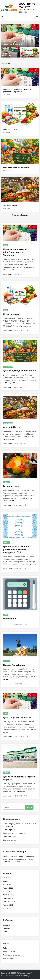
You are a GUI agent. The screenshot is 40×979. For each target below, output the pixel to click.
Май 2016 (7, 908)
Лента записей (9, 952)
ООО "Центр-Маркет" (28, 5)
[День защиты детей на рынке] (20, 151)
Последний (5, 64)
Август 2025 (8, 905)
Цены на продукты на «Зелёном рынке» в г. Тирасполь (15, 252)
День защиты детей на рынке (16, 167)
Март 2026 (7, 891)
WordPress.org (8, 958)
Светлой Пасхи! (10, 205)
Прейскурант (10, 618)
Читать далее (8, 270)
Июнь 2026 (7, 881)
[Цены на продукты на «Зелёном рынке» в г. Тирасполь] (20, 35)
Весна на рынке (12, 486)
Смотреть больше (20, 215)
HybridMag (25, 976)
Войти (5, 948)
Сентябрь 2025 (9, 902)
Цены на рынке (10, 129)
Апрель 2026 (8, 888)
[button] (29, 27)
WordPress (15, 976)
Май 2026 (7, 885)
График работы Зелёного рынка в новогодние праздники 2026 (17, 549)
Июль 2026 (7, 878)
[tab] (5, 63)
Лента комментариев (11, 955)
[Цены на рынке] (29, 52)
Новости (6, 482)
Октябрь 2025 (8, 898)
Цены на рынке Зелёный (17, 717)
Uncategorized (8, 366)
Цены (5, 245)
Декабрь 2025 (8, 895)
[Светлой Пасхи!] (20, 189)
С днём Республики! (14, 665)
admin (10, 274)
